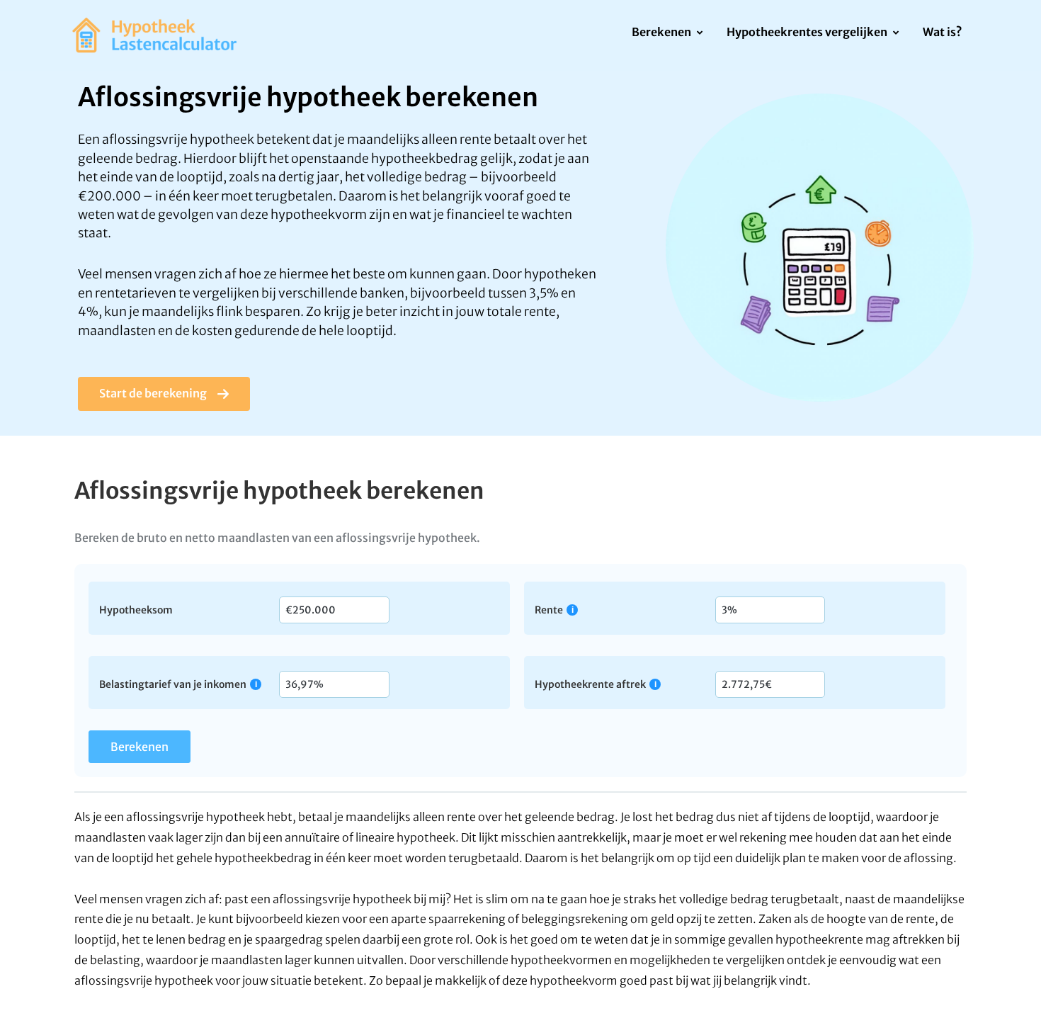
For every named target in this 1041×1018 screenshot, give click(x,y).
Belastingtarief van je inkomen (172, 684)
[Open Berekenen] (699, 33)
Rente (549, 610)
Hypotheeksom (136, 609)
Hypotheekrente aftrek (590, 684)
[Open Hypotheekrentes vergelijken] (895, 33)
